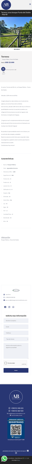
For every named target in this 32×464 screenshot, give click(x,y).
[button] (13, 49)
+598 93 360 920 (16, 411)
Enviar (16, 370)
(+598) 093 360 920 (10, 297)
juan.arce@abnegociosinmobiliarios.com (16, 300)
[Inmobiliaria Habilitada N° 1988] (16, 428)
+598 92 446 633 (16, 408)
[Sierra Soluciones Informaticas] (19, 460)
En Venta (9, 67)
